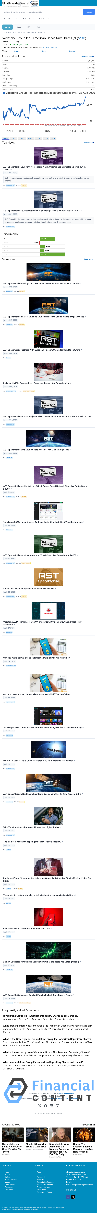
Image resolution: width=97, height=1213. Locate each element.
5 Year (53, 138)
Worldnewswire (10, 702)
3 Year (46, 138)
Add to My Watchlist (50, 47)
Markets (7, 27)
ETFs (29, 27)
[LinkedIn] (51, 1106)
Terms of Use (51, 1207)
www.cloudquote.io (66, 1093)
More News (88, 142)
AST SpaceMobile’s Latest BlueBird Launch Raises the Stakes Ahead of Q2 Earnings (44, 316)
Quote (17, 51)
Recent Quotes (9, 19)
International (31, 32)
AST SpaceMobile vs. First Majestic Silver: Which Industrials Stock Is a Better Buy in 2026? (48, 416)
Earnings (21, 291)
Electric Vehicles (26, 563)
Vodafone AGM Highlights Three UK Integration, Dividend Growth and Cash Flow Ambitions (42, 623)
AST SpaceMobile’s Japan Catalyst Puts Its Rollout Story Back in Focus (38, 995)
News (14, 32)
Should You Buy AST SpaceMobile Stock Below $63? (29, 588)
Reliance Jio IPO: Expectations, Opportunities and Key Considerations (37, 383)
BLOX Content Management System (18, 1209)
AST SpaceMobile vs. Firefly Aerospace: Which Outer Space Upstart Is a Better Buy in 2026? (44, 168)
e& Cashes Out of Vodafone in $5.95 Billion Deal (27, 928)
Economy (24, 185)
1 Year (39, 138)
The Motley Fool (10, 185)
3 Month (30, 138)
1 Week (13, 138)
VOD (82, 38)
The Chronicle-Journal (17, 1207)
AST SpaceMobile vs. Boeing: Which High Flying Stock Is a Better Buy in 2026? (42, 210)
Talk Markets (9, 530)
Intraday (5, 138)
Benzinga (8, 357)
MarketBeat (9, 291)
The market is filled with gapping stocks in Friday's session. (33, 841)
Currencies (21, 32)
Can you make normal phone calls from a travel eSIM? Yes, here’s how (36, 657)
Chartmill (8, 849)
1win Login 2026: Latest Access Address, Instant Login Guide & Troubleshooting (43, 522)
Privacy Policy (55, 1099)
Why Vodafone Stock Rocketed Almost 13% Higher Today (32, 827)
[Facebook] (45, 1106)
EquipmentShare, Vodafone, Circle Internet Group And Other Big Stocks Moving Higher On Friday (47, 879)
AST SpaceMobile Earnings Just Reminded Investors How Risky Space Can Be (42, 283)
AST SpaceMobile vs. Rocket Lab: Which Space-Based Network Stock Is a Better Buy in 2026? (45, 487)
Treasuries (41, 32)
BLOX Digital (34, 1209)
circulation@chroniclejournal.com (79, 1184)
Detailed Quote (87, 56)
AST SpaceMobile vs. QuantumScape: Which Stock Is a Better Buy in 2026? (41, 555)
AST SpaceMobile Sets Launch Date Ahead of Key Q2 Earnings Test (37, 449)
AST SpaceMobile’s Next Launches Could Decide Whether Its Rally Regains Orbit (43, 794)
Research (72, 51)
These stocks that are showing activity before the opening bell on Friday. (39, 895)
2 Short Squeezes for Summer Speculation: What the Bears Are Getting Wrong (42, 961)
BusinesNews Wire (11, 391)
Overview (7, 32)
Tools (38, 27)
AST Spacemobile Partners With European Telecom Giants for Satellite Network (42, 350)
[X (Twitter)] (39, 1106)
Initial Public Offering (28, 391)
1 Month (22, 138)
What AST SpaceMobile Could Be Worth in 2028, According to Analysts (39, 760)
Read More (88, 259)
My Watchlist (26, 19)
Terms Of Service (71, 1099)
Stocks (19, 27)
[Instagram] (57, 1106)
